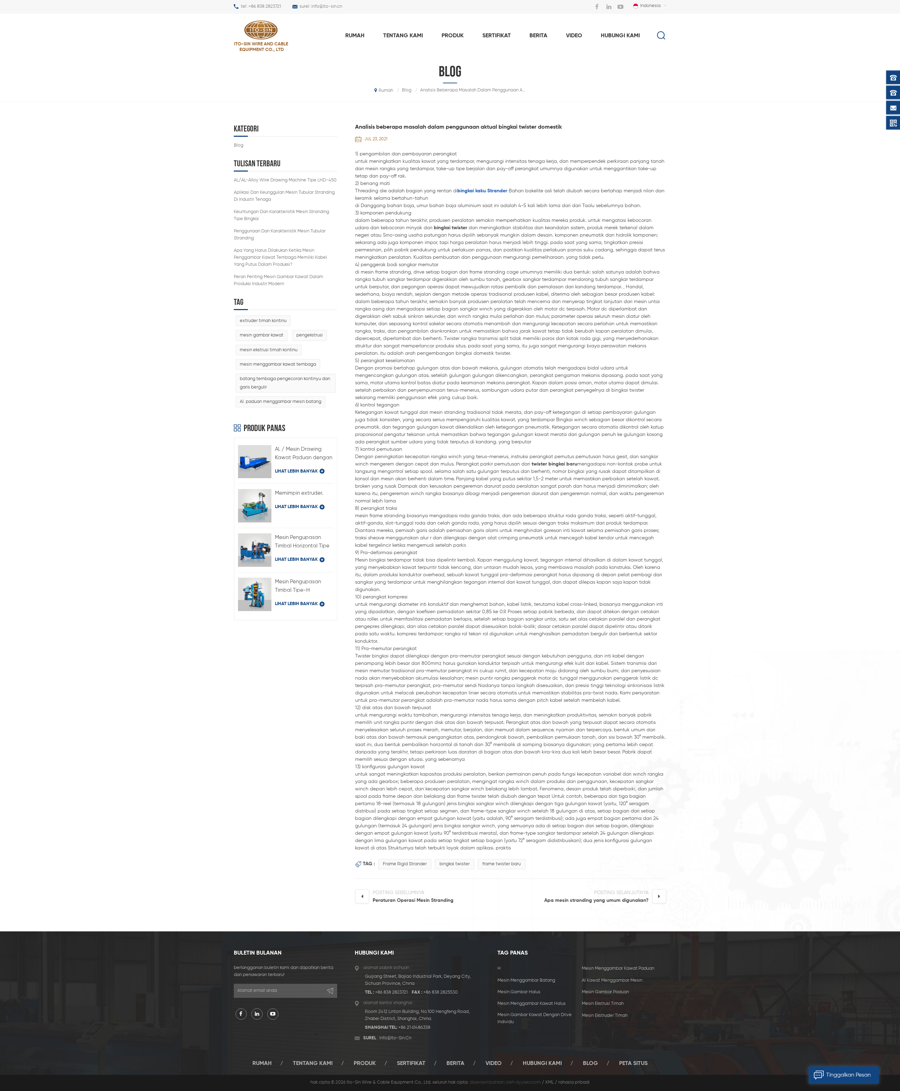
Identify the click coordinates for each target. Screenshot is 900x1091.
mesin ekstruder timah (605, 1015)
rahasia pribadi (574, 1082)
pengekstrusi (309, 335)
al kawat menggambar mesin (612, 980)
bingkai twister (454, 864)
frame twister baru (501, 864)
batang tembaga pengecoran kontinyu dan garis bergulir (285, 383)
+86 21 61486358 (414, 1027)
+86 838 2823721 (265, 6)
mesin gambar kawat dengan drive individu (534, 1018)
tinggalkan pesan (848, 1075)
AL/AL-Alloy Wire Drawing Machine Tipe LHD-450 (285, 180)
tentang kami (403, 36)
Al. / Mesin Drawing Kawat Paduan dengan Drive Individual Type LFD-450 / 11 (303, 454)
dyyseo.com (528, 1082)
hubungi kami (620, 36)
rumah (355, 36)
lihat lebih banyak (296, 471)
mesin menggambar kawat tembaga (278, 364)
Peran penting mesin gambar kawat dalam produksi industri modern (278, 280)
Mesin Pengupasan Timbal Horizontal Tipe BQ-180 (302, 542)
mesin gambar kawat (261, 335)
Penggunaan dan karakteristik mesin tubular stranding (280, 234)
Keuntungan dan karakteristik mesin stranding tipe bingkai (281, 215)
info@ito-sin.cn (326, 6)
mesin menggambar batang (526, 980)
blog (238, 145)
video (574, 36)
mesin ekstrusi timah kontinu (268, 350)
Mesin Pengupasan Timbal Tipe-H (298, 586)
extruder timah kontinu (263, 321)
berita (538, 36)
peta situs (633, 1063)
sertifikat (496, 36)
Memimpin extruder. (299, 493)
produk (453, 36)
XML (549, 1082)
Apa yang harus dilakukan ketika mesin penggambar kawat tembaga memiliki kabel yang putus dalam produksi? (280, 257)
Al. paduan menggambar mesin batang (280, 401)
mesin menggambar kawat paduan (618, 968)
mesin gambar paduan (605, 992)
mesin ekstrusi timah (603, 1003)
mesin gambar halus (518, 992)
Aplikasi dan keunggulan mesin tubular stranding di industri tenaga (284, 196)
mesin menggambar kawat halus (531, 1003)
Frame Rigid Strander (405, 864)
